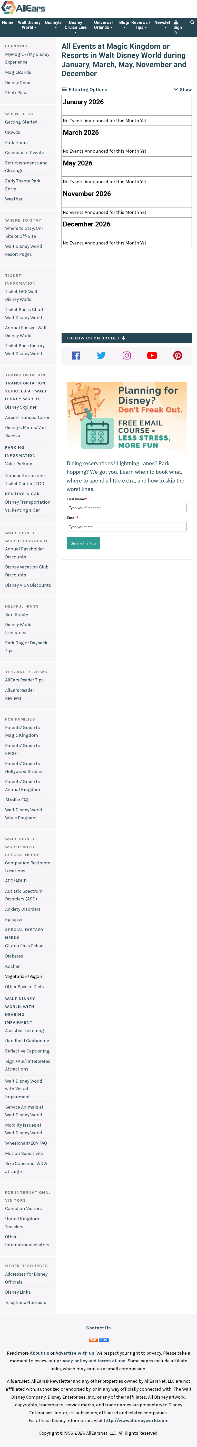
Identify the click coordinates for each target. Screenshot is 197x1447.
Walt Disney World (29, 25)
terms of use (111, 1361)
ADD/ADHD (16, 881)
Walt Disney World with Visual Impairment (23, 1089)
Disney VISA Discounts (28, 585)
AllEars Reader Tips (24, 680)
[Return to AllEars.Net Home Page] (39, 14)
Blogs (124, 22)
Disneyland (55, 22)
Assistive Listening (24, 1030)
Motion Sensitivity (24, 1153)
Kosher (12, 966)
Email (72, 517)
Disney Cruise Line (76, 25)
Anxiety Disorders (23, 909)
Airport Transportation (28, 417)
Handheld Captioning (27, 1040)
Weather (13, 199)
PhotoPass (16, 92)
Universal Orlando (103, 25)
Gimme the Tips (83, 543)
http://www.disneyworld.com (136, 1420)
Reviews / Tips (140, 25)
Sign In (177, 30)
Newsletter (165, 22)
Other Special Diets (24, 986)
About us (39, 1353)
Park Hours (16, 142)
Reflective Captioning (27, 1051)
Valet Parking (19, 464)
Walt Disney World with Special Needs (22, 846)
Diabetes (14, 956)
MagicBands (18, 72)
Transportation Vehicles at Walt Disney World (26, 391)
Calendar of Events (24, 152)
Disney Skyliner (20, 407)
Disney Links (18, 1292)
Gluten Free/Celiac (24, 946)
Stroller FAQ (17, 800)
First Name (77, 499)
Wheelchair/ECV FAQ (26, 1143)
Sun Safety (16, 614)
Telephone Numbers (25, 1302)
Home (8, 22)
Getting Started (21, 122)
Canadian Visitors (23, 1208)
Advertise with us (74, 1353)
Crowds (12, 132)
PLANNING (16, 45)
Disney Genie (18, 82)
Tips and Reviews (26, 671)
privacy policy (71, 1361)
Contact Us (98, 1328)
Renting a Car (22, 493)
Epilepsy (13, 919)
